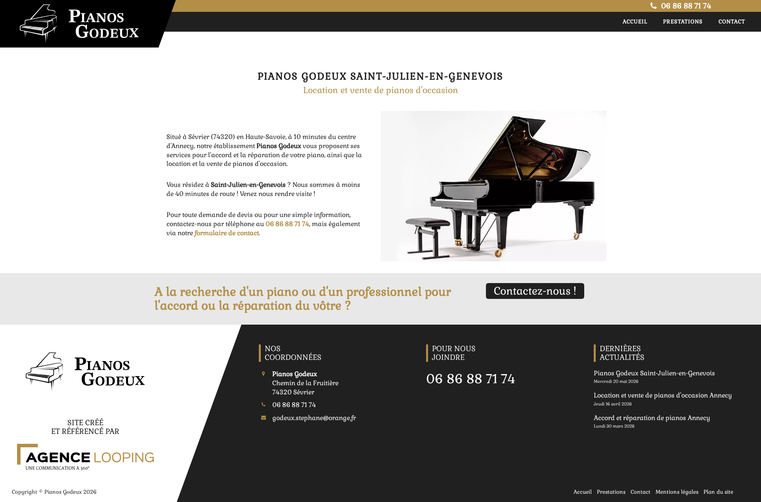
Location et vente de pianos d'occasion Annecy (663, 395)
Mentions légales (677, 492)
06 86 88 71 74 (685, 5)
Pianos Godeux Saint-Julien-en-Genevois (654, 373)
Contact (732, 21)
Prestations (683, 21)
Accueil (635, 21)
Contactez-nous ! (535, 291)
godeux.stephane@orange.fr (314, 418)
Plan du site (718, 492)
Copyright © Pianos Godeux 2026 (54, 492)
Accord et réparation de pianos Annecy (652, 418)
